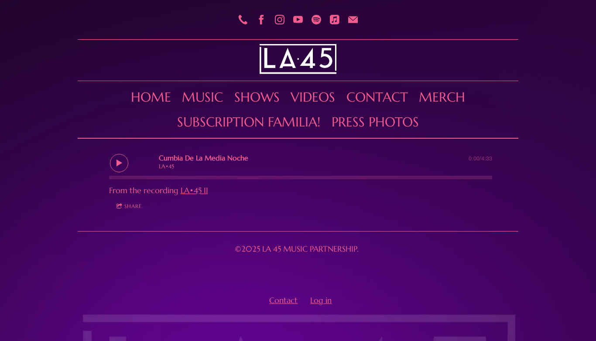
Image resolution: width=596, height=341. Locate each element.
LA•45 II (194, 190)
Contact (377, 97)
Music (202, 97)
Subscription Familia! (248, 122)
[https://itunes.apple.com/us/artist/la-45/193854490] (334, 19)
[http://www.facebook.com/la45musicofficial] (261, 19)
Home (151, 97)
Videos (313, 97)
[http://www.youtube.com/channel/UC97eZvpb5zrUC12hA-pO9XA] (298, 19)
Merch (442, 97)
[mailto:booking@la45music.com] (353, 19)
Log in (321, 300)
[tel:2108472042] (243, 19)
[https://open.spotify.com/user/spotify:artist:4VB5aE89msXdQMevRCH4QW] (316, 19)
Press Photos (375, 122)
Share (133, 206)
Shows (257, 97)
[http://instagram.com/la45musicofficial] (279, 19)
